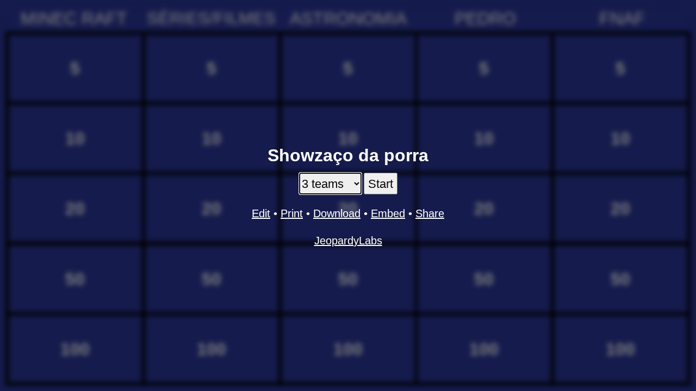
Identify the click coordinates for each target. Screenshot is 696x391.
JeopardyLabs (348, 241)
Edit (261, 213)
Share (429, 213)
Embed (388, 213)
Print (292, 213)
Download (337, 213)
